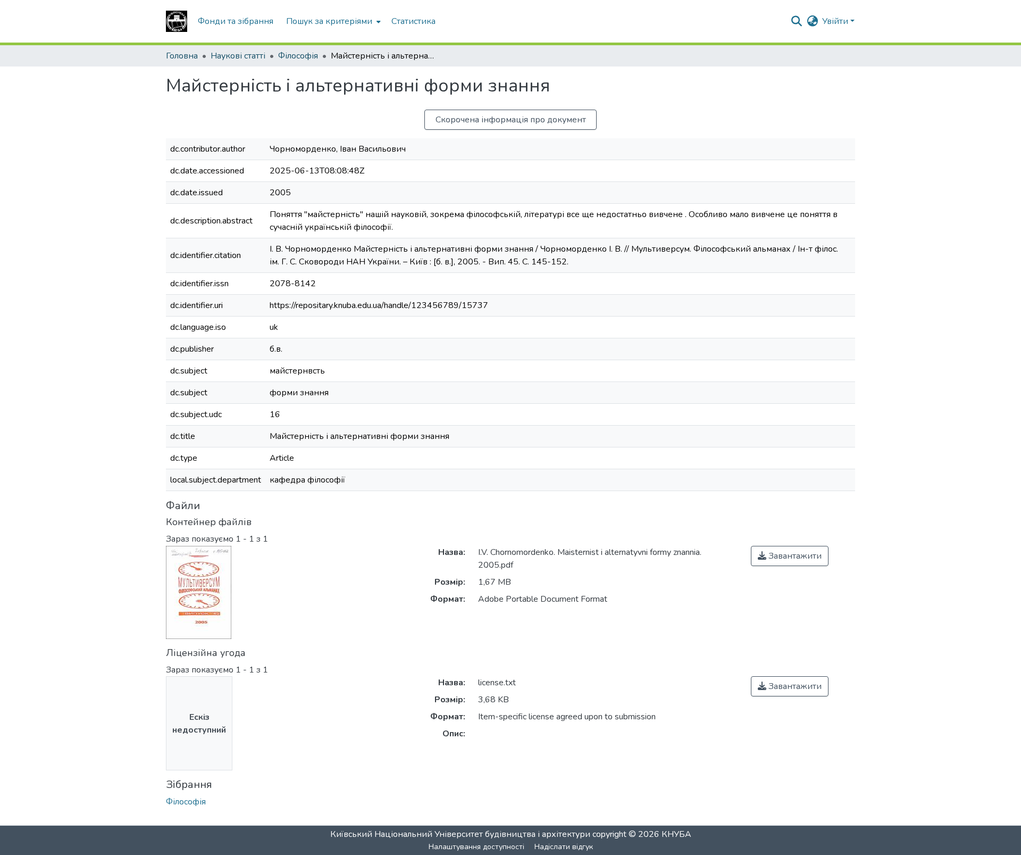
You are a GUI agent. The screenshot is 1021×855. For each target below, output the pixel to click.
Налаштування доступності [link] (476, 847)
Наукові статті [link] (238, 56)
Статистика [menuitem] (413, 21)
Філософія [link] (298, 56)
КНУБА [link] (676, 834)
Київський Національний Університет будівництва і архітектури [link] (460, 834)
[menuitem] (332, 21)
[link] (789, 556)
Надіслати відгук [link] (563, 847)
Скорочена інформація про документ (511, 120)
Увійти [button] (836, 21)
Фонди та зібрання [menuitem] (235, 21)
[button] (176, 21)
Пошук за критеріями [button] (329, 21)
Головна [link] (182, 56)
